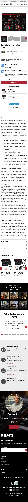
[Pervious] (1, 268)
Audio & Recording (5, 464)
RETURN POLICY (10, 363)
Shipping (3, 248)
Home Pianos (4, 458)
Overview (4, 117)
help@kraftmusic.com (17, 282)
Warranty (4, 245)
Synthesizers (3, 461)
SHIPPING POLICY (10, 353)
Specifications (5, 241)
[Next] (26, 268)
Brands (2, 466)
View (10, 268)
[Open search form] (17, 4)
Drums (2, 463)
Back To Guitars (5, 8)
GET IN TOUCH (14, 427)
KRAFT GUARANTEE (10, 374)
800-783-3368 (14, 421)
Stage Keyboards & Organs (6, 460)
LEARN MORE (23, 1)
